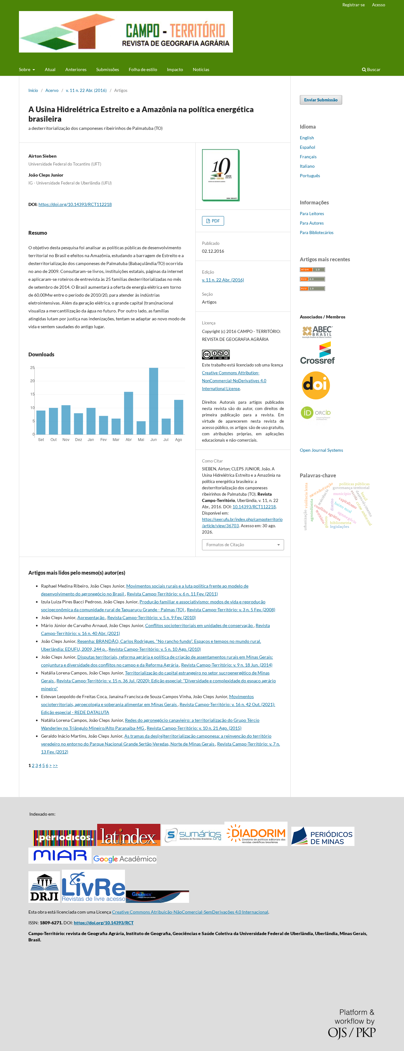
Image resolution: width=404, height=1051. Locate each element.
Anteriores (75, 69)
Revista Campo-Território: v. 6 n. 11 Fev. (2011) (172, 593)
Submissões (107, 69)
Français (308, 156)
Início (33, 90)
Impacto (175, 69)
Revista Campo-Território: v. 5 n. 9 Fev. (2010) (151, 617)
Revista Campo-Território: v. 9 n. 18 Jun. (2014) (226, 664)
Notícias (201, 69)
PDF (215, 220)
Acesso (378, 4)
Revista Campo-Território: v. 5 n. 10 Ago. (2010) (155, 649)
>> (55, 765)
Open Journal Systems (321, 450)
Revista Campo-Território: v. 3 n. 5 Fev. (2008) (231, 609)
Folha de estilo (143, 69)
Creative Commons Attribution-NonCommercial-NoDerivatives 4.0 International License (234, 380)
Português (310, 175)
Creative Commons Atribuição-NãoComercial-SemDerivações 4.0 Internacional (190, 912)
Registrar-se (353, 4)
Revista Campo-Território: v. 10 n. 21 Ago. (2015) (194, 728)
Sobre (25, 69)
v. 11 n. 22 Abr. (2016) (86, 90)
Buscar (373, 69)
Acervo (51, 90)
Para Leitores (312, 213)
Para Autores (312, 223)
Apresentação (91, 617)
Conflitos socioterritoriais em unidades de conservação (199, 625)
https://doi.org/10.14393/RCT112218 (75, 204)
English (307, 137)
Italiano (307, 166)
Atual (50, 69)
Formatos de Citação (225, 544)
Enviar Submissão (321, 99)
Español (307, 147)
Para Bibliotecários (317, 232)
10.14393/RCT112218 (254, 506)
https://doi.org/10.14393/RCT (104, 922)
